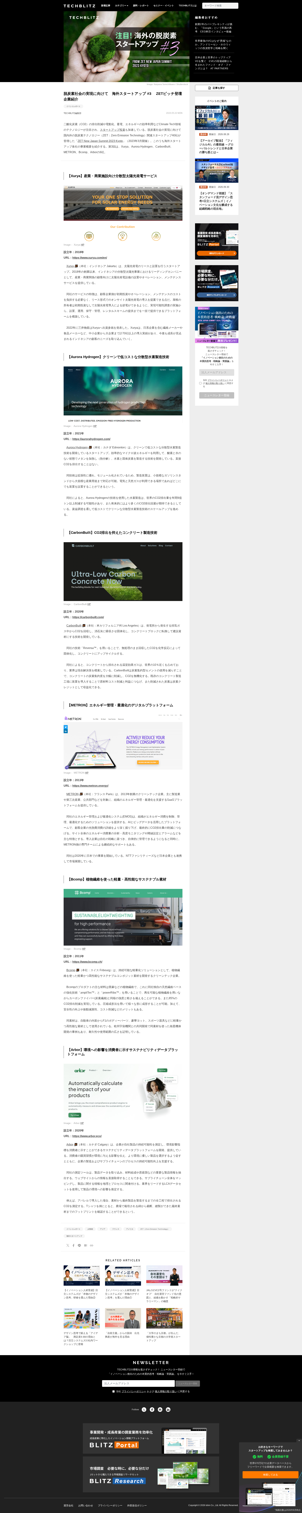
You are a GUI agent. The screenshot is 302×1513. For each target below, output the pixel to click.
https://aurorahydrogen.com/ (91, 439)
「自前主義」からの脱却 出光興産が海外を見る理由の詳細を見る (123, 1328)
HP (82, 244)
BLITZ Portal (151, 1438)
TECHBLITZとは (188, 5)
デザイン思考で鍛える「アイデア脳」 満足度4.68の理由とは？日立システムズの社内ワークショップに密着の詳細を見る (82, 1328)
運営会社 (68, 1505)
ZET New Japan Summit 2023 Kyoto (100, 140)
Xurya (70, 266)
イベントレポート (73, 106)
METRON (72, 794)
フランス (115, 1229)
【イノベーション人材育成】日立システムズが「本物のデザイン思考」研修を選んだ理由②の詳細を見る (82, 1285)
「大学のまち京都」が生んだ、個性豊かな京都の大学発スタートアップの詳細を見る (164, 1328)
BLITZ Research (151, 1474)
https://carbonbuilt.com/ (88, 617)
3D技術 (90, 1229)
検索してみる (270, 1474)
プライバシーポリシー (218, 380)
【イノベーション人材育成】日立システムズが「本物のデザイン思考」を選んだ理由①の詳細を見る (123, 1285)
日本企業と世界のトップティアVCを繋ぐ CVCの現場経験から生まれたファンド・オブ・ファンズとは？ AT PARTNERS (213, 63)
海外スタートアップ (74, 1236)
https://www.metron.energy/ (90, 785)
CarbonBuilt (73, 625)
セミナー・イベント (163, 5)
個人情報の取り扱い (215, 383)
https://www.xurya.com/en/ (89, 257)
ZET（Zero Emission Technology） (154, 1229)
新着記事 (105, 5)
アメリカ (129, 1229)
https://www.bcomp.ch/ (87, 961)
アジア (102, 1229)
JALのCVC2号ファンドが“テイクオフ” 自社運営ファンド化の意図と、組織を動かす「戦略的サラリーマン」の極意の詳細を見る (164, 1285)
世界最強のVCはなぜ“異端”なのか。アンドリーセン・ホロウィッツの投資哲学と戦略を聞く (213, 44)
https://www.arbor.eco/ (87, 1136)
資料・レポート (141, 5)
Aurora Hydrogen (77, 447)
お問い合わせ (85, 1505)
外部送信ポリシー (137, 1505)
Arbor (69, 1144)
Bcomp (70, 970)
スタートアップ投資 (112, 129)
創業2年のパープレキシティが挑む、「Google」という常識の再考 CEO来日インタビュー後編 (213, 28)
